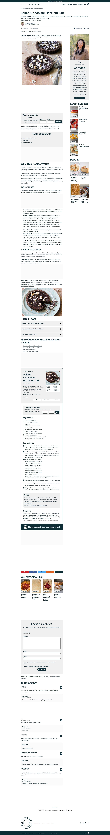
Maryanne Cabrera (30, 23)
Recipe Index (27, 8)
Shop (85, 4)
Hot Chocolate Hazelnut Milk (31, 351)
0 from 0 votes (25, 28)
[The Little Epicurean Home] (30, 4)
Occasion (80, 4)
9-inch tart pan (34, 284)
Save (57, 412)
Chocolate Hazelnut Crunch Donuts (32, 347)
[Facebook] (83, 823)
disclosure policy (38, 31)
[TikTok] (88, 823)
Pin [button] (37, 399)
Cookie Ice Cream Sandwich (84, 145)
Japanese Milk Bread (84, 178)
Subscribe (48, 822)
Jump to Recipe (79, 28)
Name (41, 119)
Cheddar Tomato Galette (23, 596)
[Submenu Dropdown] (71, 4)
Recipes (63, 4)
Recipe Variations (27, 142)
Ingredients (26, 140)
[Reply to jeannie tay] (61, 736)
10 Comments (35, 28)
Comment (47, 399)
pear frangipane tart (28, 286)
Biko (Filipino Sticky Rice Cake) (75, 201)
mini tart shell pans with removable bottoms (42, 282)
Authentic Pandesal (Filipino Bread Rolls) (74, 180)
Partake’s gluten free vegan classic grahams (48, 254)
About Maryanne (36, 822)
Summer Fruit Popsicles (83, 120)
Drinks (74, 4)
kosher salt (34, 431)
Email (49, 119)
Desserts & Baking (34, 8)
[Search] (88, 4)
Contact (43, 822)
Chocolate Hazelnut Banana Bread (32, 346)
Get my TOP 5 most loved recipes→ (55, 1)
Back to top (85, 832)
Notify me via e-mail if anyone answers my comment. (36, 666)
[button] (23, 371)
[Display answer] (60, 323)
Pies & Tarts (40, 8)
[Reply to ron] (61, 720)
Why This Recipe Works (29, 138)
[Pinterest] (85, 823)
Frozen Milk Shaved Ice (82, 133)
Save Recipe (58, 121)
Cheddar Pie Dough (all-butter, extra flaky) (36, 597)
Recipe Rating (26, 632)
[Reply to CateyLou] (61, 687)
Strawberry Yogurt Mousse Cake (83, 108)
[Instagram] (80, 823)
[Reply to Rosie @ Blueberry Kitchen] (61, 753)
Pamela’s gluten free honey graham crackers (33, 256)
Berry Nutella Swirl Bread (29, 349)
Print (56, 399)
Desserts (69, 4)
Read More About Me (79, 97)
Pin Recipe (87, 28)
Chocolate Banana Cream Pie (57, 596)
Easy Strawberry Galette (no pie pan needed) (46, 597)
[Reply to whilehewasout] (61, 769)
